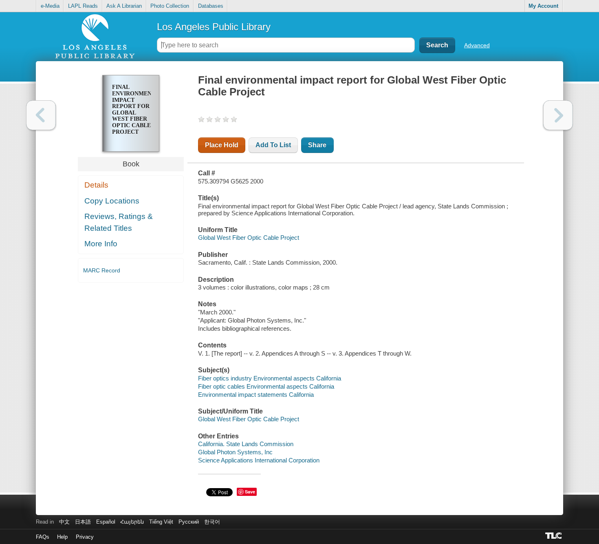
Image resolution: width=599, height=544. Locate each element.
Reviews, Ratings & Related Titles (118, 222)
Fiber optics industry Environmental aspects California (269, 378)
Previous (41, 115)
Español (105, 522)
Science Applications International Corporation (258, 460)
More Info (100, 243)
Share (317, 145)
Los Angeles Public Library (214, 26)
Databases (210, 6)
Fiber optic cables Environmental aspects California (266, 386)
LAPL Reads (83, 6)
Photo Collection (169, 6)
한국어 (212, 522)
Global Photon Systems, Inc (235, 452)
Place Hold (221, 145)
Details (96, 185)
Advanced (477, 45)
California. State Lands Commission (245, 443)
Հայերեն (132, 522)
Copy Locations (111, 201)
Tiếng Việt (161, 522)
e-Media (50, 6)
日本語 (83, 522)
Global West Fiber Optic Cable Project (248, 237)
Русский (188, 522)
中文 (64, 522)
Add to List (273, 145)
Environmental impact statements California (256, 394)
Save (250, 492)
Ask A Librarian (124, 6)
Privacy (85, 537)
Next (558, 115)
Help (62, 537)
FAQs (42, 537)
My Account (543, 6)
